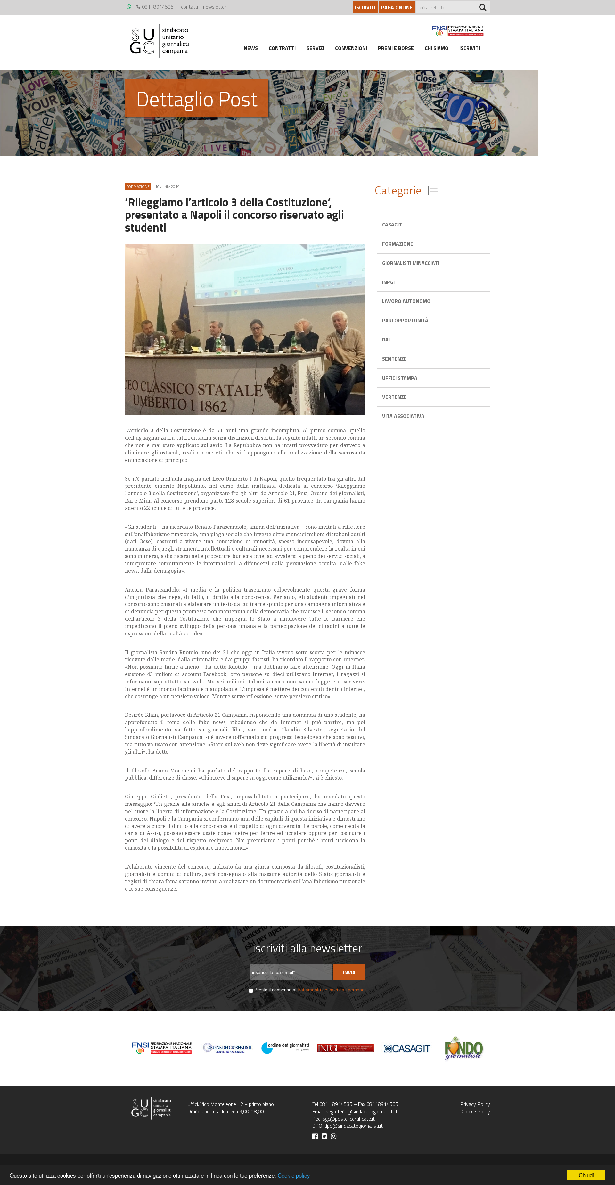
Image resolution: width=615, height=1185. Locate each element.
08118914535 (157, 7)
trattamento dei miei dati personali (332, 989)
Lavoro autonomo (406, 301)
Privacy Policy (475, 1104)
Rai (386, 339)
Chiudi (586, 1175)
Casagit (392, 224)
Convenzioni (351, 48)
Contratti (282, 48)
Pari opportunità (405, 320)
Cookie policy (294, 1175)
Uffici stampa (399, 378)
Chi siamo (436, 48)
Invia (349, 972)
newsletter (214, 7)
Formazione (397, 244)
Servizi (315, 48)
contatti (189, 7)
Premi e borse (396, 48)
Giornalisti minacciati (410, 263)
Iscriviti (365, 7)
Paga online (397, 7)
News (251, 48)
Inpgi (388, 282)
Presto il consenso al (310, 989)
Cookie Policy (476, 1111)
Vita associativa (403, 416)
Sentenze (394, 359)
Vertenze (394, 397)
